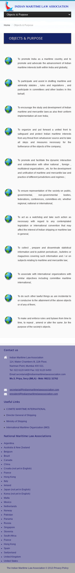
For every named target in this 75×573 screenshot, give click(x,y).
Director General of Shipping (21, 415)
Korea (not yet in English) (17, 493)
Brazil (7, 456)
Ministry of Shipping (16, 421)
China (7, 464)
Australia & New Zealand (17, 447)
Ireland (7, 485)
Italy (6, 481)
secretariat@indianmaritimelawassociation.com (34, 389)
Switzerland (10, 552)
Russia (7, 523)
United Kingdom (12, 556)
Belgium (8, 451)
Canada (8, 460)
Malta (7, 498)
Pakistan (8, 514)
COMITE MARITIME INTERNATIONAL (26, 409)
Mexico (7, 502)
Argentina (9, 443)
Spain (7, 548)
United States (11, 561)
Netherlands (10, 506)
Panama (8, 519)
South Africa (10, 535)
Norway (8, 510)
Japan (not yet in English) (17, 489)
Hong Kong (10, 477)
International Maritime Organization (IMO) (27, 427)
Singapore (9, 527)
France (7, 472)
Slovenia (8, 531)
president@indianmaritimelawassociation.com (34, 394)
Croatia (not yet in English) (18, 468)
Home (7, 25)
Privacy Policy (61, 568)
